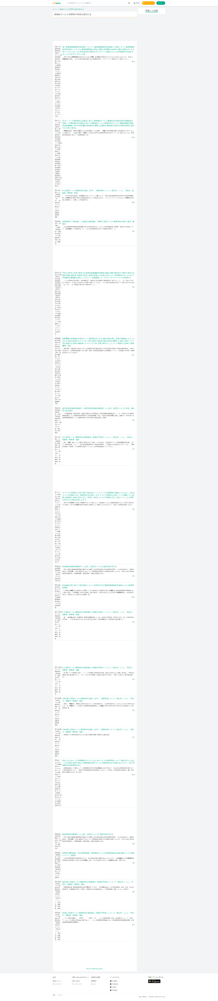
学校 (54, 995)
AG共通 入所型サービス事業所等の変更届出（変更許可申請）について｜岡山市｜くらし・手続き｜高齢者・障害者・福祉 (97, 883)
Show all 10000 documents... (95, 969)
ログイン (161, 3)
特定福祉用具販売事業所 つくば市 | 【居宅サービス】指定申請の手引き (89, 566)
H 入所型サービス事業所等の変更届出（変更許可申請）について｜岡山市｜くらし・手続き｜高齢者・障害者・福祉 (98, 438)
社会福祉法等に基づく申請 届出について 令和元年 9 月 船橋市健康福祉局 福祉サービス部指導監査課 (98, 586)
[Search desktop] (129, 3)
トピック (60, 995)
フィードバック (76, 984)
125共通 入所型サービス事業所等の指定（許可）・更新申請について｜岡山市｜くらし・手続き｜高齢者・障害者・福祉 (98, 700)
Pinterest (114, 990)
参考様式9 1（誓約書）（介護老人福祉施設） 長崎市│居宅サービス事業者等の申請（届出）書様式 (98, 222)
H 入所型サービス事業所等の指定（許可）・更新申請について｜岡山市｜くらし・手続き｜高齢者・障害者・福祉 (98, 192)
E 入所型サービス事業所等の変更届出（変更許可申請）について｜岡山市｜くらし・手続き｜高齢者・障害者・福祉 (98, 669)
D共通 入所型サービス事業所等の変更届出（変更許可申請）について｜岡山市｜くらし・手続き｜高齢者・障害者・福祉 (98, 914)
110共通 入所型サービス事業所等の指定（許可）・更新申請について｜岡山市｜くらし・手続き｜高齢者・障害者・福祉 (98, 730)
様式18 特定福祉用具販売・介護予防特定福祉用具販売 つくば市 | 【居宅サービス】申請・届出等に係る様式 (98, 409)
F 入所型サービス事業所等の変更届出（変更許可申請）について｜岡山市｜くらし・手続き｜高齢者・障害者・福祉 (98, 613)
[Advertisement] (95, 29)
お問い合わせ (76, 981)
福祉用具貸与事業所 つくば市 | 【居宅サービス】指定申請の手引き (87, 834)
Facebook (115, 984)
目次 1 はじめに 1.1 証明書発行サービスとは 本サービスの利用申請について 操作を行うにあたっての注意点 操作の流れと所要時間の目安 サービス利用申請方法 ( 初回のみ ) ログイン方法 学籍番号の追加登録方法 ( (98, 762)
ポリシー (93, 984)
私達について (57, 981)
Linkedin (114, 981)
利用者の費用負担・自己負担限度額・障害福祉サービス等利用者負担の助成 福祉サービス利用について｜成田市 (98, 854)
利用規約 (93, 981)
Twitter (114, 987)
